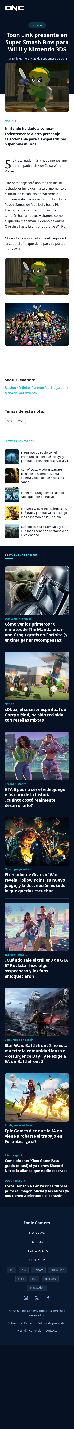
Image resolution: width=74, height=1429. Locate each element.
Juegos (37, 1242)
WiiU (20, 421)
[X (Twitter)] (37, 1298)
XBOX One (57, 1270)
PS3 (34, 1279)
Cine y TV (37, 1260)
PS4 (23, 1270)
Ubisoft (38, 1270)
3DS (9, 421)
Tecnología (37, 1251)
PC (11, 1270)
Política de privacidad (51, 1323)
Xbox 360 (50, 1279)
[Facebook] (48, 1298)
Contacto (51, 1330)
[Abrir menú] (65, 8)
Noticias (37, 1232)
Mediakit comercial (29, 1330)
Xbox (21, 1279)
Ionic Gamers (20, 58)
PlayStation (37, 1287)
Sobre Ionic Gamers (21, 1323)
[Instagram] (26, 1298)
